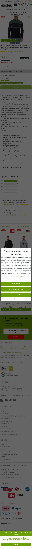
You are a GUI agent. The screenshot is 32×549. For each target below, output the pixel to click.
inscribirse (16, 544)
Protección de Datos (13, 276)
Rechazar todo (16, 295)
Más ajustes (16, 299)
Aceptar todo (16, 283)
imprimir (22, 276)
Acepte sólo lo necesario (16, 289)
